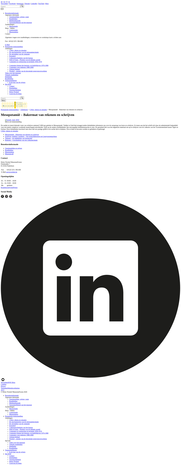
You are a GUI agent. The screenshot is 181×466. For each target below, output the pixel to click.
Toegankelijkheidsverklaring (10, 388)
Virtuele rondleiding (11, 75)
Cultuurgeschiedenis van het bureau (21, 58)
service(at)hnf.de (11, 172)
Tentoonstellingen (11, 80)
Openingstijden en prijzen (13, 148)
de (1, 2)
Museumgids (13, 26)
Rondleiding (13, 19)
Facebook (12, 4)
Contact (11, 86)
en (4, 2)
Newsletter (4, 4)
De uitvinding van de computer (19, 54)
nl (9, 2)
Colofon (3, 384)
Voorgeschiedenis (15, 90)
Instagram (20, 4)
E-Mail (7, 45)
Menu (3, 100)
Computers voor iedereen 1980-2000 (21, 67)
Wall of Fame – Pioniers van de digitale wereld (24, 60)
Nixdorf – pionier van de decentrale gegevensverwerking (28, 71)
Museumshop (13, 32)
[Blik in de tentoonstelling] (12, 120)
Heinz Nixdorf (14, 92)
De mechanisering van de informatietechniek (24, 52)
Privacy (3, 386)
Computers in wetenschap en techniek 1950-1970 (25, 62)
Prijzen (15, 187)
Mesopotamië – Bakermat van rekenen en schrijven (22, 134)
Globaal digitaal (14, 69)
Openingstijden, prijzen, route (19, 17)
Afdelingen (24, 110)
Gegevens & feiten (15, 94)
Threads (27, 4)
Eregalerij (12, 56)
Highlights (8, 77)
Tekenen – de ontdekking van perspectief (18, 138)
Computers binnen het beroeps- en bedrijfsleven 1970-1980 (28, 65)
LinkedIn (34, 4)
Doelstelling (13, 88)
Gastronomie (13, 30)
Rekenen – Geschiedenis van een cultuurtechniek (21, 140)
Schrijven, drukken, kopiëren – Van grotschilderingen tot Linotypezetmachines (31, 136)
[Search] (22, 6)
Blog (47, 4)
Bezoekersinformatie (12, 13)
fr (6, 2)
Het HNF (8, 84)
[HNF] (14, 108)
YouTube (41, 4)
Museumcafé (9, 154)
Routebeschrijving (7, 187)
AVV (2, 390)
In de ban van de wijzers (17, 82)
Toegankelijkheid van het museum (20, 22)
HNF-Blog (11, 382)
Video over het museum (13, 73)
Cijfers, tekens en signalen (18, 50)
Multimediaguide (14, 21)
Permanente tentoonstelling (14, 47)
